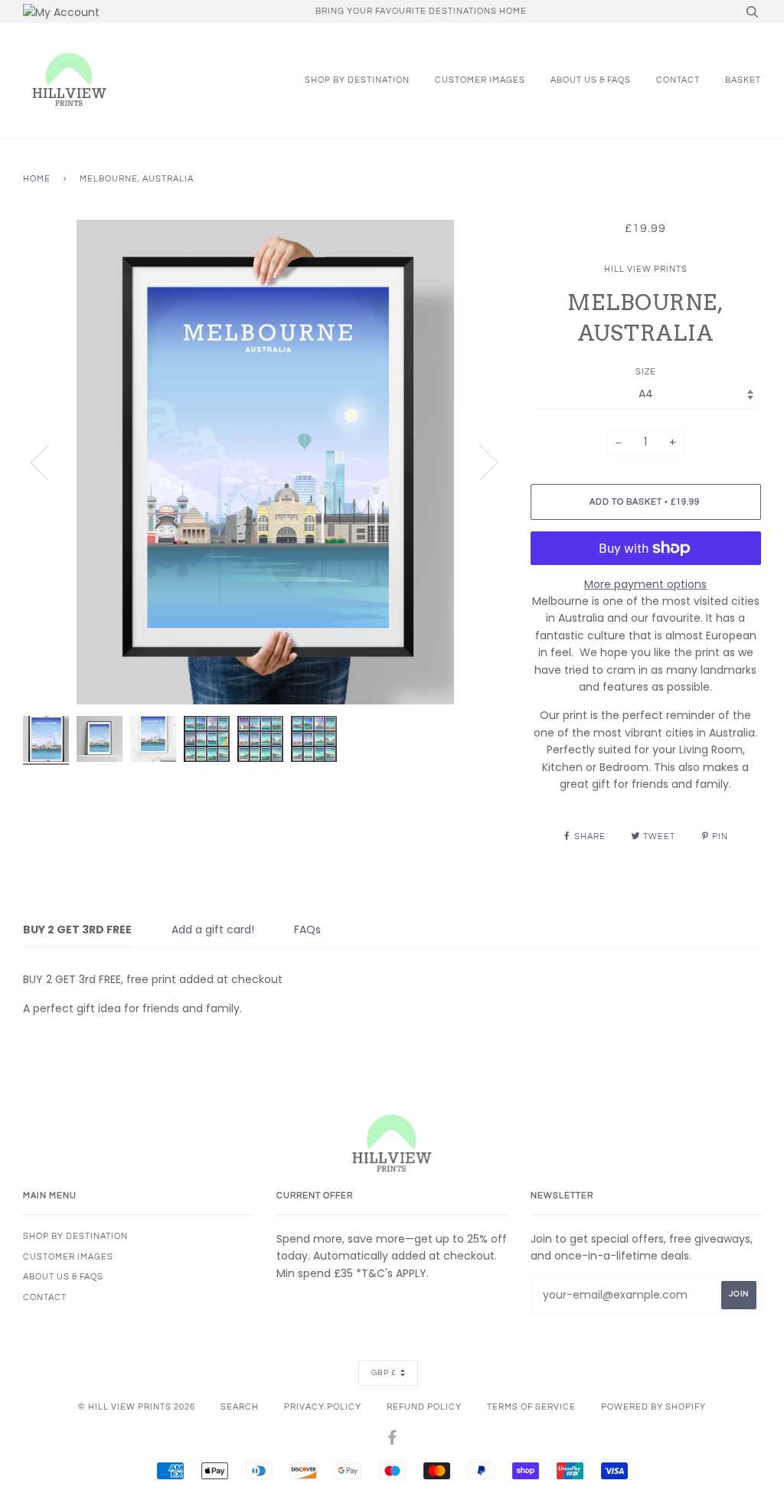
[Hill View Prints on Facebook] (392, 1440)
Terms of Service (531, 1407)
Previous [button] (49, 462)
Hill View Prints (646, 269)
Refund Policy (424, 1407)
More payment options (645, 584)
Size (645, 372)
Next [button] (480, 462)
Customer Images (480, 80)
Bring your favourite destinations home (421, 11)
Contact (678, 80)
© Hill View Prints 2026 (136, 1407)
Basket (743, 80)
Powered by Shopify (653, 1407)
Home (37, 179)
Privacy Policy (322, 1407)
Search (239, 1407)
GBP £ (384, 1373)
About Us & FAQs (590, 80)
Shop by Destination (357, 80)
